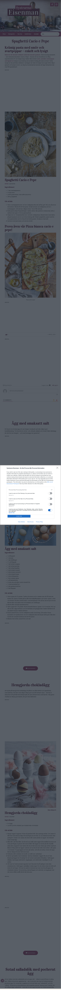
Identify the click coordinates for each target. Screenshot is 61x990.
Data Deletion (21, 521)
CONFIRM (19, 516)
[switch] (50, 493)
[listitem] (30, 490)
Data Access (30, 521)
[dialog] (30, 495)
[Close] (57, 468)
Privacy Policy (39, 521)
